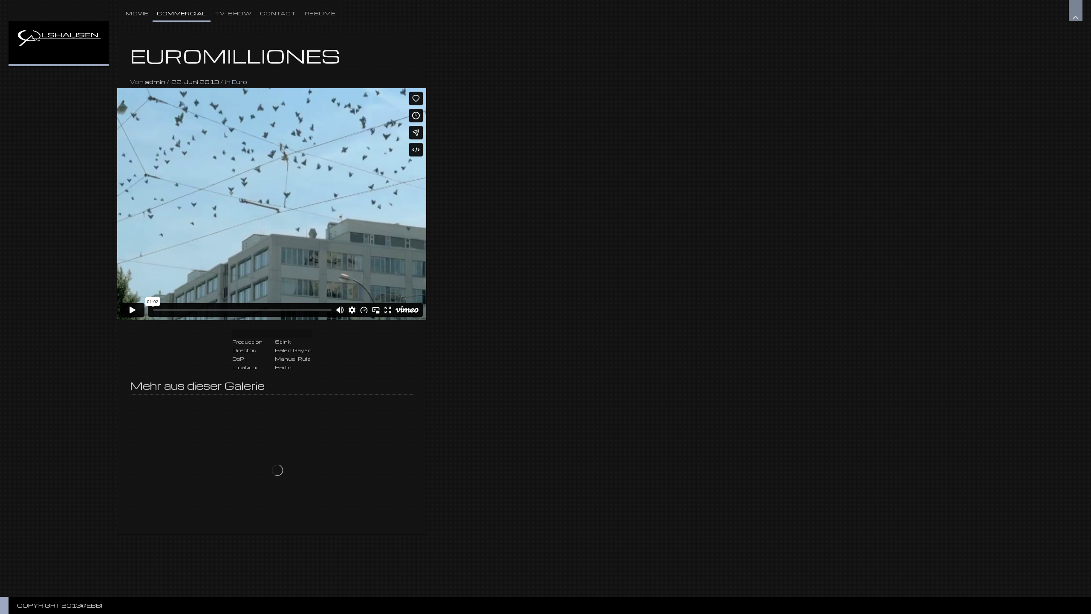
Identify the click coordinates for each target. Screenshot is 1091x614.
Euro (239, 81)
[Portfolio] (59, 32)
